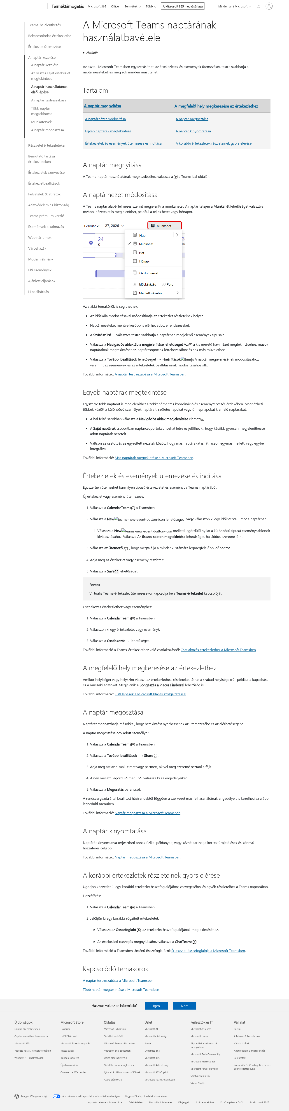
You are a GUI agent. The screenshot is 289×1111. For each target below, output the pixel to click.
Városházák (37, 248)
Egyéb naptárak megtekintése (108, 131)
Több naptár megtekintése (41, 111)
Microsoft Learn (199, 1036)
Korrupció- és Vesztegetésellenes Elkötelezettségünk (252, 1066)
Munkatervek (41, 121)
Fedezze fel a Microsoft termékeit (32, 1050)
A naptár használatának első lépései (49, 89)
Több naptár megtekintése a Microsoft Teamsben (121, 989)
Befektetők (239, 1057)
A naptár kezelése (42, 57)
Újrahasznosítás (69, 1065)
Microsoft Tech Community (205, 1054)
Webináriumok (39, 237)
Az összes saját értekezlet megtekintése (50, 75)
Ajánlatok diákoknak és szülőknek (122, 1072)
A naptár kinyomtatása (193, 131)
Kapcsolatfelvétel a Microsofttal (105, 1102)
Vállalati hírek (241, 1043)
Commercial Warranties (73, 1072)
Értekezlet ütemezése (44, 46)
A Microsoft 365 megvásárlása (183, 6)
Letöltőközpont (69, 1036)
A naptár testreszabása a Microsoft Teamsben (150, 374)
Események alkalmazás (46, 226)
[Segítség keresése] (258, 6)
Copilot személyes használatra (31, 1036)
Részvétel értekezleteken (47, 145)
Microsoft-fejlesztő (201, 1029)
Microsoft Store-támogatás (75, 1043)
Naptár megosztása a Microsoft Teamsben (147, 812)
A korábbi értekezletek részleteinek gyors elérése (214, 143)
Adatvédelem (136, 1102)
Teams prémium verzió (46, 215)
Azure (147, 1043)
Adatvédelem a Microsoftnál (249, 1050)
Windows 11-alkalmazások (28, 1057)
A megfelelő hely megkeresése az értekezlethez (216, 105)
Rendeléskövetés (70, 1057)
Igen (156, 1005)
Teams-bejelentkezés (44, 24)
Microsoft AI (151, 1029)
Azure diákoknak (113, 1079)
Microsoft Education (115, 1029)
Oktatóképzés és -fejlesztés (119, 1065)
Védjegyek (183, 1102)
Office (115, 6)
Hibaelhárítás (38, 291)
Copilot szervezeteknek (27, 1029)
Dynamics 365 (152, 1050)
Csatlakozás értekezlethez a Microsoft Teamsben (218, 649)
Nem (185, 1005)
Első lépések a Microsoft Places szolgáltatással (150, 693)
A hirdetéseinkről (205, 1102)
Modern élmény (40, 259)
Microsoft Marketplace (203, 1061)
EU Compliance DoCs (232, 1102)
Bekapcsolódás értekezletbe (49, 35)
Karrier (237, 1029)
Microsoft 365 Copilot (156, 1072)
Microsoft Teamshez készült (159, 1079)
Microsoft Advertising (156, 1065)
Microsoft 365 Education (117, 1050)
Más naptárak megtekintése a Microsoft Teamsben (154, 457)
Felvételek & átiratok (44, 194)
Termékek (131, 6)
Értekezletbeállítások (44, 183)
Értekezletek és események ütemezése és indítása (123, 143)
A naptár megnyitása (102, 105)
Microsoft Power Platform (204, 1068)
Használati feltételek (160, 1102)
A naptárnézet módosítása (105, 118)
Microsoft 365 (97, 6)
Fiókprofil (65, 1029)
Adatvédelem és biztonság (48, 204)
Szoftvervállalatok (200, 1076)
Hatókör (92, 52)
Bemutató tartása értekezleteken (41, 159)
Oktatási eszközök (114, 1036)
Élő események (39, 269)
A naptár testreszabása (48, 100)
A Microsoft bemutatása (247, 1036)
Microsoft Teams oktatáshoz (119, 1043)
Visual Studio (198, 1083)
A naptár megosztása (47, 129)
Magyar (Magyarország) (34, 1096)
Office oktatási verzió (115, 1057)
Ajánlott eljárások (41, 280)
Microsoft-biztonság (155, 1036)
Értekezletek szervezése (46, 172)
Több (149, 6)
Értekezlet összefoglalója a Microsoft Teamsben (208, 950)
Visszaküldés (68, 1050)
